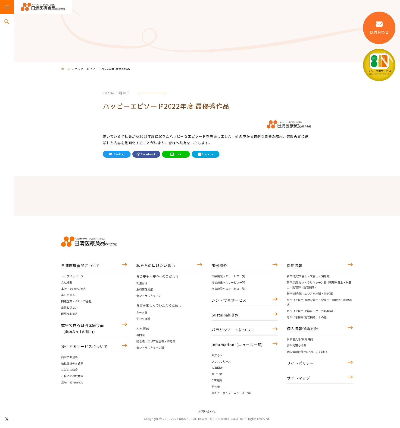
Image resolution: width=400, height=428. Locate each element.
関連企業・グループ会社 (76, 301)
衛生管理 (141, 283)
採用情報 (294, 265)
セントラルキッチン (148, 295)
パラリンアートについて (233, 329)
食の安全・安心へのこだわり (157, 276)
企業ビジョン (69, 307)
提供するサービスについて (84, 346)
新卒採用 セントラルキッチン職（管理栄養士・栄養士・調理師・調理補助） (319, 284)
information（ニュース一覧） (238, 344)
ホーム (65, 69)
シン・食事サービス (229, 300)
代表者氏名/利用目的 (300, 339)
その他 (216, 386)
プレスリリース (221, 361)
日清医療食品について (80, 265)
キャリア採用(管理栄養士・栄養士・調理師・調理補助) (319, 302)
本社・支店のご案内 (73, 289)
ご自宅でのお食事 (72, 376)
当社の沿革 (68, 295)
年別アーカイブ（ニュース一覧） (232, 393)
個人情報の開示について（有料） (307, 352)
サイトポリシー (300, 363)
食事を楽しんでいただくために (158, 305)
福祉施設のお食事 (72, 363)
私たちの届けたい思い (155, 265)
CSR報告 (217, 380)
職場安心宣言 (69, 314)
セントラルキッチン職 (150, 347)
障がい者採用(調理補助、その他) (307, 317)
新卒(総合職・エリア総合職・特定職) (310, 293)
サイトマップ (298, 378)
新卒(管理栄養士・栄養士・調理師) (308, 276)
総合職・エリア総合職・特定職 (155, 341)
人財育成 (142, 328)
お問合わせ (379, 32)
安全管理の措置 (296, 345)
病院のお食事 (69, 357)
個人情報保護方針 (302, 328)
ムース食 (141, 312)
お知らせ (217, 355)
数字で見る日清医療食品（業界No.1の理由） (82, 328)
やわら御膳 (143, 318)
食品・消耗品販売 (72, 382)
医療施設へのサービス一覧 (228, 276)
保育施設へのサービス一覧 (228, 289)
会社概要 (66, 282)
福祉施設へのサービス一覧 (228, 282)
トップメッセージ (72, 276)
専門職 (140, 335)
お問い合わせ (207, 411)
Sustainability (225, 315)
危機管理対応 (144, 289)
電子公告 (217, 374)
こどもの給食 (69, 369)
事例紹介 (219, 265)
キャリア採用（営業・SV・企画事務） (310, 311)
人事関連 (217, 368)
